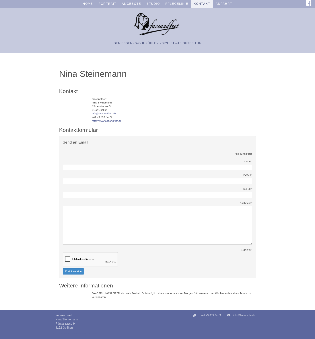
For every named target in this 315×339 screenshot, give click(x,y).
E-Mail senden (73, 271)
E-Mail (247, 175)
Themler (91, 333)
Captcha (246, 249)
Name (248, 161)
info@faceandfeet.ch (104, 113)
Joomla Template (61, 333)
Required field (243, 153)
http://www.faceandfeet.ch (107, 120)
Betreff (247, 189)
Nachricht (246, 202)
